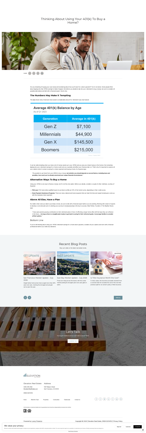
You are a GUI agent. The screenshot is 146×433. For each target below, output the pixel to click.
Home (25, 399)
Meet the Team (35, 399)
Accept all (137, 426)
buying (44, 87)
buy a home (97, 89)
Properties (46, 399)
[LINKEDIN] (108, 399)
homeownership (69, 206)
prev (25, 297)
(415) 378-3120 (28, 387)
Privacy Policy (117, 421)
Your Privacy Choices (73, 431)
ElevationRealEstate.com (31, 389)
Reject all (119, 426)
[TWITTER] (112, 399)
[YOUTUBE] (104, 399)
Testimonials (67, 399)
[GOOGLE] (120, 399)
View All (118, 297)
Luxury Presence (37, 421)
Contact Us (77, 399)
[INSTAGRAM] (100, 399)
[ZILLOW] (116, 399)
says (84, 169)
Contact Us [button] (73, 341)
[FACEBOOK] (96, 399)
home (93, 165)
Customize (128, 426)
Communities (56, 399)
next (29, 297)
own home (53, 87)
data (34, 100)
